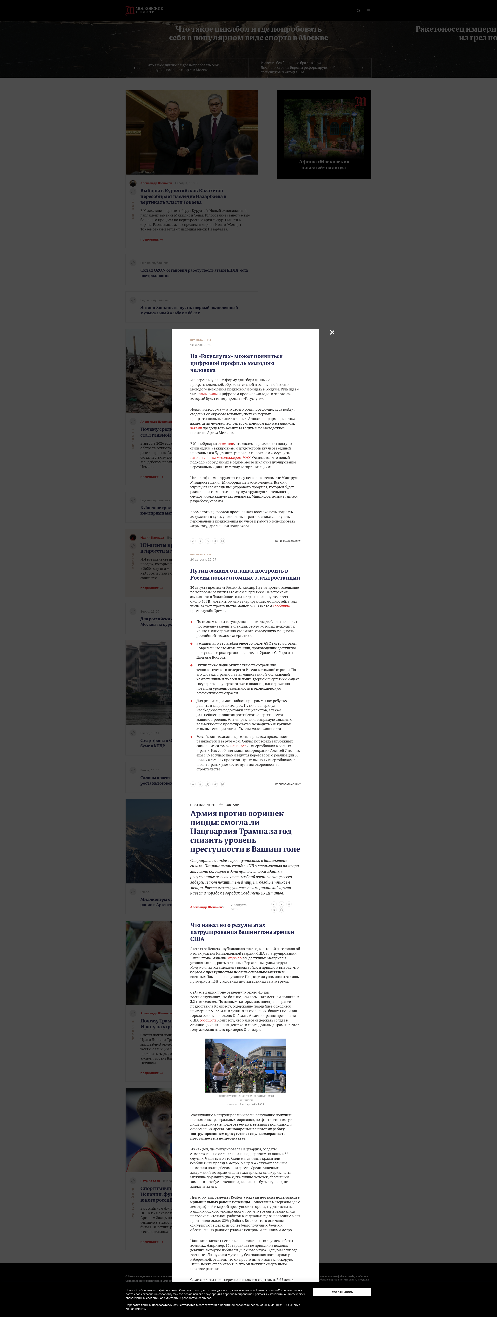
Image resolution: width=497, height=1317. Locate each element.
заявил (196, 428)
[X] (207, 541)
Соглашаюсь (342, 1292)
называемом (207, 394)
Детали (233, 804)
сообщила (281, 606)
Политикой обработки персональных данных (251, 1305)
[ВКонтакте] (193, 541)
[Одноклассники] (200, 541)
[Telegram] (215, 541)
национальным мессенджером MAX (220, 458)
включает (238, 746)
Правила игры (200, 340)
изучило (235, 958)
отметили (226, 444)
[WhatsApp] (222, 541)
